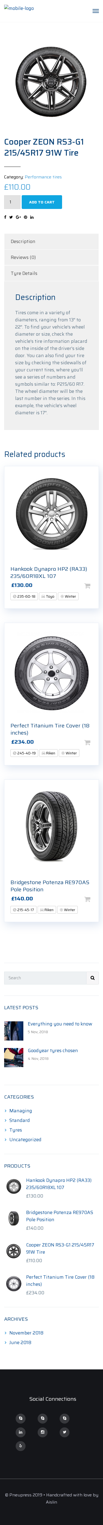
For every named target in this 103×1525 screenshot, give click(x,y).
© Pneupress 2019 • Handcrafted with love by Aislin (51, 1498)
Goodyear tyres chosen (53, 1050)
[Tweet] (11, 217)
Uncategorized (25, 1139)
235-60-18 (25, 596)
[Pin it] (25, 217)
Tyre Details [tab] (24, 273)
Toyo (49, 596)
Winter (70, 596)
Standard (19, 1120)
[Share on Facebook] (5, 217)
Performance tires (43, 176)
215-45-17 (25, 910)
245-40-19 (26, 753)
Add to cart (42, 202)
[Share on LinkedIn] (32, 217)
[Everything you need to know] (13, 1031)
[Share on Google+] (18, 217)
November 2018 (26, 1332)
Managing (20, 1110)
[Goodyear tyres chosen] (13, 1057)
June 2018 (20, 1342)
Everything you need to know (60, 1023)
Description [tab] (23, 241)
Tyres (15, 1130)
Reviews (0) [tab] (23, 257)
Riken (50, 753)
